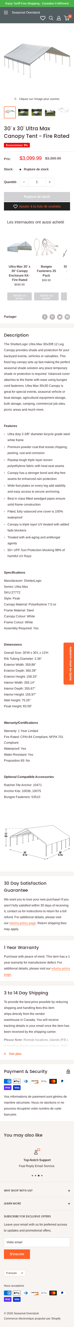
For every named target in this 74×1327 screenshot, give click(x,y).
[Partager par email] (67, 317)
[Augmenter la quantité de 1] (50, 182)
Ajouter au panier (19, 297)
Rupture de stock (37, 197)
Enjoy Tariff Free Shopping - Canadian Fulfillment (37, 3)
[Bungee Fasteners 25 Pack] (46, 247)
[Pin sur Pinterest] (52, 317)
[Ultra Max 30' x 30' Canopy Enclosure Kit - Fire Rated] (19, 247)
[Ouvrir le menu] (6, 12)
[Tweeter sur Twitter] (60, 317)
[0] (66, 18)
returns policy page (22, 923)
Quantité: (10, 182)
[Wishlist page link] (42, 18)
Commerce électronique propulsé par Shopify (32, 1318)
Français (11, 1272)
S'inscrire (17, 1254)
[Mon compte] (59, 18)
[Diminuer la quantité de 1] (24, 182)
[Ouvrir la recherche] (51, 18)
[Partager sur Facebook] (45, 317)
